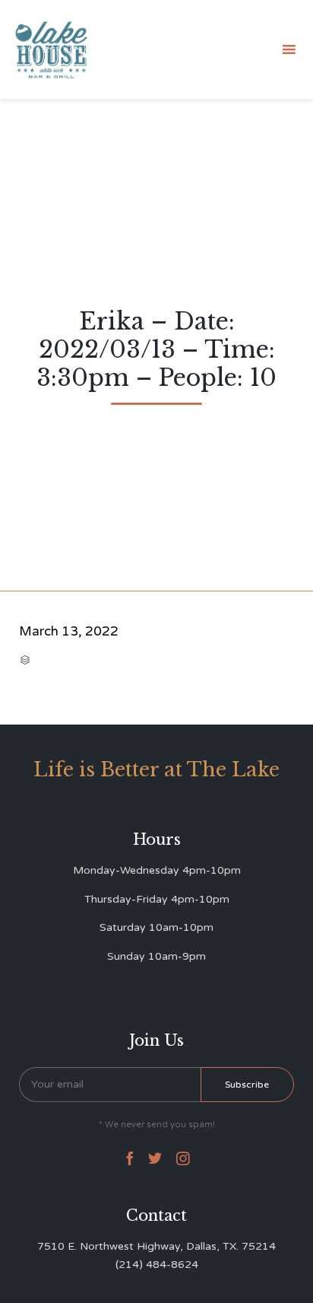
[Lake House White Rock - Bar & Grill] (51, 50)
